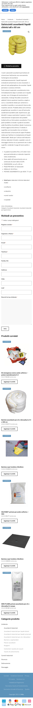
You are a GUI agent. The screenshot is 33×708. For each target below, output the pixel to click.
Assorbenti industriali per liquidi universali (17, 634)
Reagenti (7, 646)
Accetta (5, 10)
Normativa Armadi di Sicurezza (13, 689)
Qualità (27, 689)
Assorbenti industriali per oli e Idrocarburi (17, 637)
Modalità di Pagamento (16, 683)
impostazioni (25, 7)
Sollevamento (5, 663)
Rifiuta (12, 10)
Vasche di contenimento (11, 652)
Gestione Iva (20, 679)
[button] (28, 32)
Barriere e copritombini (11, 640)
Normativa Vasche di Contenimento (16, 686)
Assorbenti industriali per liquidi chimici (16, 631)
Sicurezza (4, 659)
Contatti (6, 676)
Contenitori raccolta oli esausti (13, 649)
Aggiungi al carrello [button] (9, 382)
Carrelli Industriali (7, 656)
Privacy (27, 676)
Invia (5, 329)
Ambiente (4, 624)
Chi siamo (12, 679)
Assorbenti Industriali (11, 628)
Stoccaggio (4, 667)
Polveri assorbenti (9, 643)
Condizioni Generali (17, 676)
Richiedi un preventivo (12, 66)
